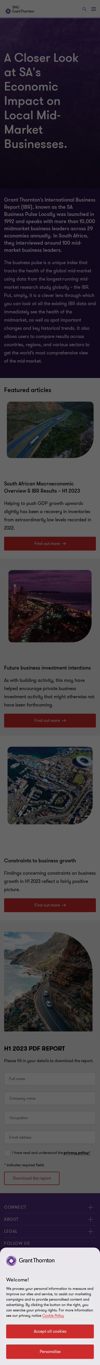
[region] (50, 1306)
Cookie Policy (53, 1315)
